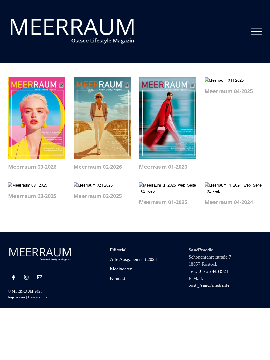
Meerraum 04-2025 (229, 91)
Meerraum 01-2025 (163, 202)
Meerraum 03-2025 (32, 196)
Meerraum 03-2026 (32, 166)
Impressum (16, 297)
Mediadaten (121, 268)
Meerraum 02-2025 (98, 196)
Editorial (118, 249)
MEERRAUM (22, 291)
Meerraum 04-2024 (229, 202)
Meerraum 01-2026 (163, 166)
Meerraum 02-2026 (98, 166)
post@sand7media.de (209, 285)
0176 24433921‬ (213, 271)
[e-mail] (40, 276)
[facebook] (13, 276)
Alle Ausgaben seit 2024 (133, 259)
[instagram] (26, 276)
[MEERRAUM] (74, 43)
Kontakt (117, 278)
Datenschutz (38, 297)
